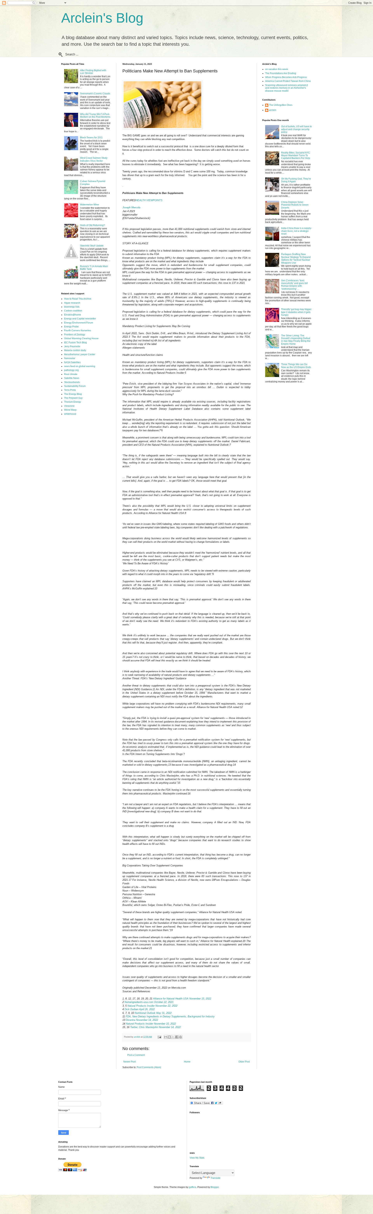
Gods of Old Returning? (92, 225)
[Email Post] (159, 1037)
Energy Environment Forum (78, 322)
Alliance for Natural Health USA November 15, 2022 (182, 998)
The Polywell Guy (73, 398)
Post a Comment (136, 1055)
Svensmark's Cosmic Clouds (95, 93)
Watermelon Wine (89, 204)
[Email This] (166, 1037)
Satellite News (71, 378)
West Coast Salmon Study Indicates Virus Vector (93, 159)
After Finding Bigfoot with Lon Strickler (93, 72)
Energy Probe (71, 326)
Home (187, 1061)
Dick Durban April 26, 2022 (140, 1009)
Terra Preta (70, 390)
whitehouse (70, 414)
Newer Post (129, 1061)
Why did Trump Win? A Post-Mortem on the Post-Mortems (95, 115)
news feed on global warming (79, 366)
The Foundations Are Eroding (280, 73)
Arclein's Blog (102, 17)
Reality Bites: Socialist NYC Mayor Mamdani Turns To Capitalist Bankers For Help (295, 155)
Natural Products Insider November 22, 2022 (152, 1005)
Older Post (244, 1061)
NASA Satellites (72, 362)
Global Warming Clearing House (81, 338)
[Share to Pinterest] (180, 1037)
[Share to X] (173, 1037)
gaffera (192, 1187)
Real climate (70, 374)
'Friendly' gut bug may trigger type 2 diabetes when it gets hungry (296, 312)
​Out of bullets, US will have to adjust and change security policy (296, 129)
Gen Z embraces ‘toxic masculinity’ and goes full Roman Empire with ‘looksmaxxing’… (294, 284)
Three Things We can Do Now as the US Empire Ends (296, 365)
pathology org (71, 370)
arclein (272, 110)
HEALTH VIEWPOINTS (149, 200)
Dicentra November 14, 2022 (142, 1020)
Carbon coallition (73, 310)
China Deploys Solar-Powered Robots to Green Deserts (295, 205)
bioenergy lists (71, 306)
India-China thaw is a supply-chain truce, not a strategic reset (296, 231)
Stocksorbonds (72, 382)
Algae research (72, 303)
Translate (215, 1178)
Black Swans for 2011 (91, 137)
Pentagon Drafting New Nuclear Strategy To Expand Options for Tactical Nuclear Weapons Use (296, 258)
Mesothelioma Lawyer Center (79, 354)
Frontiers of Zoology (74, 334)
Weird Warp (70, 409)
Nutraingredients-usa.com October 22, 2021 (149, 1002)
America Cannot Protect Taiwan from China (288, 81)
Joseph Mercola (131, 207)
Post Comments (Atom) (149, 1067)
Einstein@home (72, 314)
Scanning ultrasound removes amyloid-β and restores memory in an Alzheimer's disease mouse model (286, 88)
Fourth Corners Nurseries (77, 330)
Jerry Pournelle (72, 346)
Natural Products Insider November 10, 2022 (151, 1023)
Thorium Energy (72, 402)
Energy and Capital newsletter (80, 318)
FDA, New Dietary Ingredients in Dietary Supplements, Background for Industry (170, 1016)
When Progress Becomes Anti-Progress (286, 77)
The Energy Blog (73, 394)
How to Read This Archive (77, 298)
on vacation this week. (276, 69)
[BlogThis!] (169, 1037)
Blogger (215, 1187)
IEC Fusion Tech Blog (75, 342)
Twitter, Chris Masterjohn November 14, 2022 (155, 1027)
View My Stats (197, 1157)
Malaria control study (75, 350)
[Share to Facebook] (177, 1037)
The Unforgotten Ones (280, 105)
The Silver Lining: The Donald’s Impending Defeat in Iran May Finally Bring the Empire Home (295, 339)
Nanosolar (69, 358)
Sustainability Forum (75, 386)
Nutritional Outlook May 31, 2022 (153, 1013)
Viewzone (69, 406)
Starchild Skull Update (92, 245)
